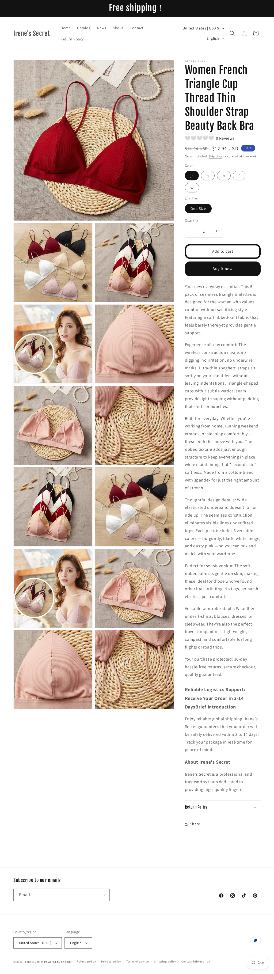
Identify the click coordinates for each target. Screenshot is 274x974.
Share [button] (195, 823)
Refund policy (86, 961)
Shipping (215, 156)
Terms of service (137, 961)
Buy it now (222, 268)
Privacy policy (111, 961)
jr (192, 175)
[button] (232, 33)
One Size (198, 208)
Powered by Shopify (58, 962)
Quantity (191, 220)
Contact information (195, 961)
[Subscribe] (103, 895)
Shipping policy (165, 961)
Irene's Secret (34, 962)
